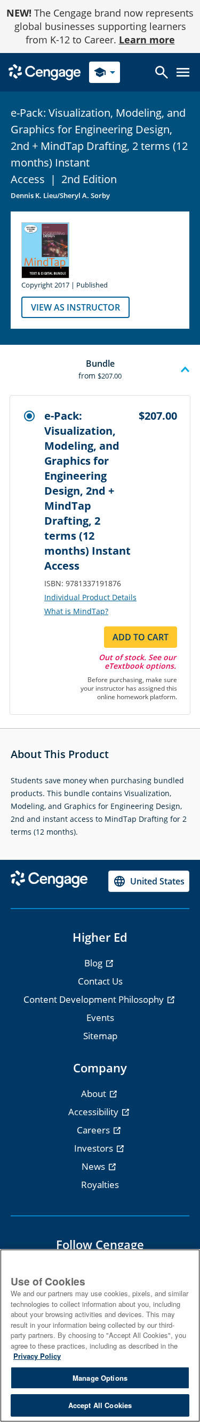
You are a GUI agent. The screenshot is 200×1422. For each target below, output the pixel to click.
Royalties (100, 1184)
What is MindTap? (76, 611)
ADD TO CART (141, 637)
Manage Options (100, 1378)
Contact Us (100, 981)
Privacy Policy (37, 1356)
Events (100, 1017)
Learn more (147, 39)
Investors (94, 1148)
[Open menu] (182, 72)
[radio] (29, 416)
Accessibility (94, 1112)
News (94, 1166)
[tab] (100, 370)
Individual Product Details (90, 597)
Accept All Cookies (100, 1405)
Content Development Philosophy (94, 999)
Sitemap (100, 1036)
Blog (94, 963)
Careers (94, 1130)
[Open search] (161, 72)
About (94, 1093)
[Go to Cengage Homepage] (45, 71)
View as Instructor (75, 307)
